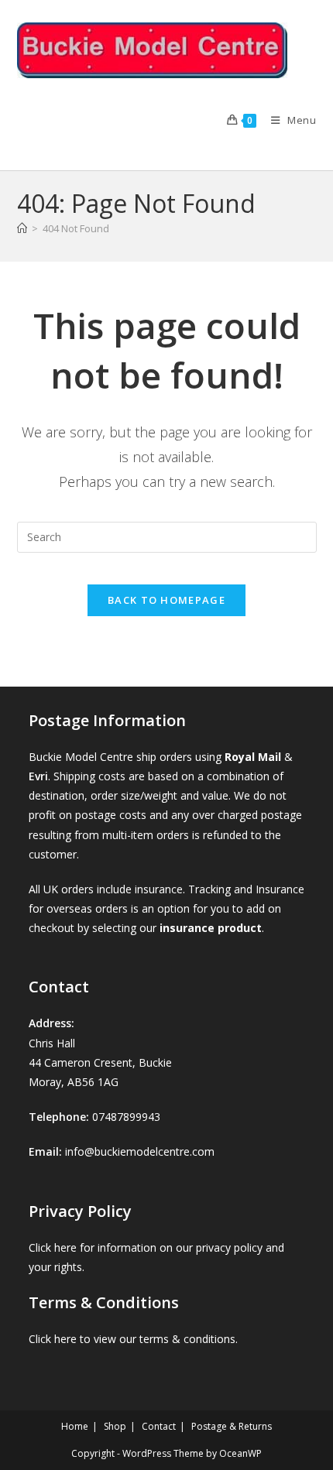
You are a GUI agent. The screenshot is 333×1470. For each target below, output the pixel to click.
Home (74, 1426)
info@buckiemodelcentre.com (140, 1151)
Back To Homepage (166, 600)
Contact (159, 1426)
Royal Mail (253, 756)
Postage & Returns (231, 1426)
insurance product (211, 927)
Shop (115, 1426)
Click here (53, 1247)
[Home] (22, 228)
